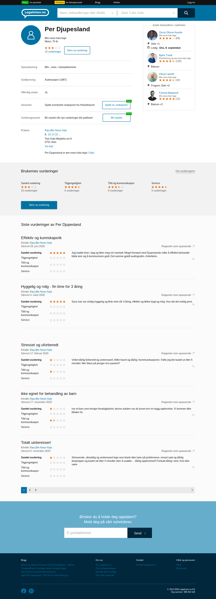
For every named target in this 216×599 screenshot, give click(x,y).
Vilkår (178, 565)
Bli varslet (116, 117)
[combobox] (86, 13)
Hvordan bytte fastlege (106, 572)
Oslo (91, 152)
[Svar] (193, 260)
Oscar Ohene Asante (170, 32)
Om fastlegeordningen (106, 568)
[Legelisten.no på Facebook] (23, 591)
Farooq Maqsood (168, 92)
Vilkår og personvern (185, 560)
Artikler (116, 2)
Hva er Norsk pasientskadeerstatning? (38, 572)
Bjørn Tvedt (165, 55)
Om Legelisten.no (104, 565)
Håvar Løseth (166, 74)
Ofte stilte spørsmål (105, 575)
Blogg (97, 2)
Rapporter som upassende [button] (176, 246)
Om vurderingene (185, 171)
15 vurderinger (53, 51)
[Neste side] (192, 490)
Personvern (181, 568)
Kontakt (139, 560)
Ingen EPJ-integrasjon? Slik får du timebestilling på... (45, 575)
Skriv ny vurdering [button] (77, 50)
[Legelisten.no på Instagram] (31, 591)
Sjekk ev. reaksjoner (116, 105)
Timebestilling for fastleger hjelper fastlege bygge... (44, 568)
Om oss (99, 560)
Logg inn (191, 2)
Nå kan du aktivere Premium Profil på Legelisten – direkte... (48, 565)
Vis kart (49, 146)
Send (137, 533)
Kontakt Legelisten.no (146, 565)
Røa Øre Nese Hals (56, 130)
